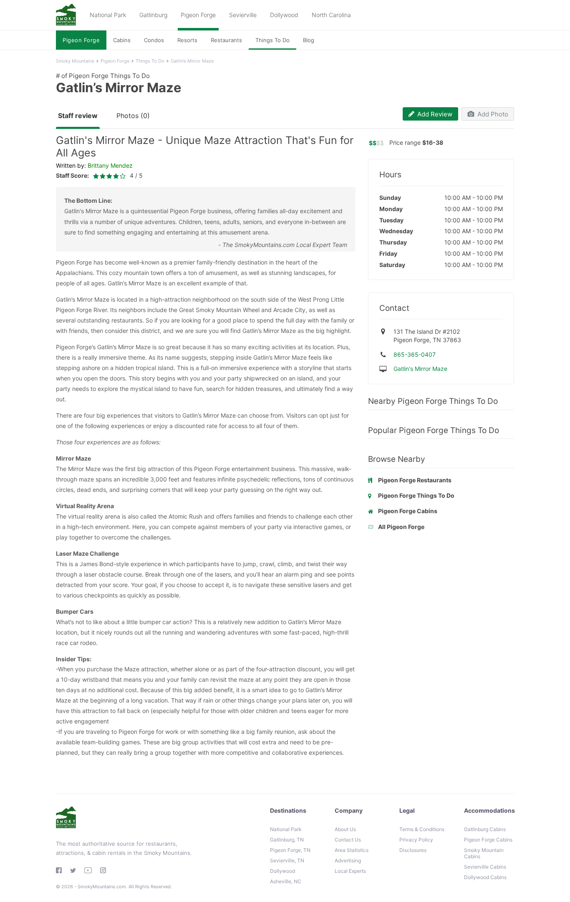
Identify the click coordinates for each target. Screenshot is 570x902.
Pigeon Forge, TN (290, 850)
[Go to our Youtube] (88, 870)
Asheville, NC (285, 881)
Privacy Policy (416, 839)
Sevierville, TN (287, 860)
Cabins (122, 40)
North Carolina (331, 14)
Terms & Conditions (421, 829)
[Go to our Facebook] (59, 870)
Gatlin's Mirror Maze (420, 368)
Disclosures (412, 850)
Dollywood (284, 14)
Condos (154, 40)
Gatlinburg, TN (287, 839)
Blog (308, 40)
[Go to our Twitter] (73, 870)
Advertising (348, 860)
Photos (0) (133, 115)
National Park (108, 14)
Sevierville (243, 14)
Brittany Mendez (110, 165)
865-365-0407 (414, 354)
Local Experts (350, 871)
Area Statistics (351, 850)
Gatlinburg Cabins (485, 829)
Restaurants (226, 40)
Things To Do (272, 40)
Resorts (187, 40)
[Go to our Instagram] (103, 870)
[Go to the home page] (66, 15)
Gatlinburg (153, 14)
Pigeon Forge (198, 14)
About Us (345, 829)
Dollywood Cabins (485, 877)
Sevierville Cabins (485, 867)
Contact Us (348, 839)
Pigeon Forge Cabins (488, 839)
